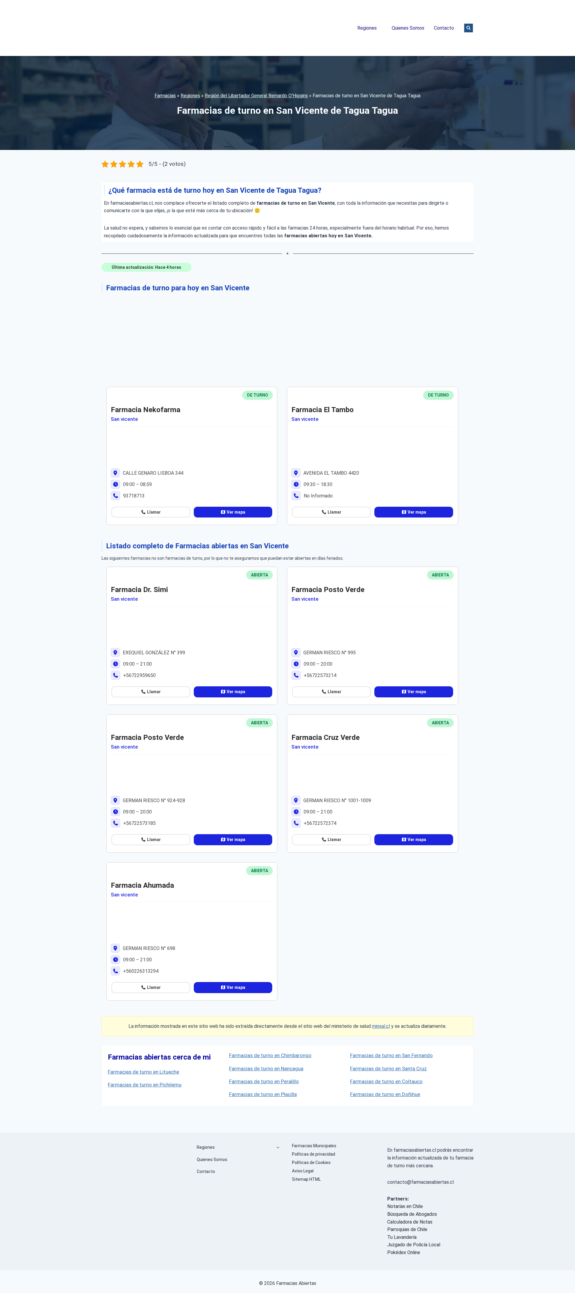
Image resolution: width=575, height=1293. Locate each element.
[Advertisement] (281, 339)
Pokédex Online (403, 1252)
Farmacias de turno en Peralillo (264, 1081)
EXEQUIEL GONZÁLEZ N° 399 (153, 652)
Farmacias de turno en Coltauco (386, 1081)
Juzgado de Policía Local (413, 1245)
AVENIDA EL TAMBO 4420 (330, 473)
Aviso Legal (303, 1170)
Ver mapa (235, 512)
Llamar (153, 512)
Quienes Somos (408, 28)
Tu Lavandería (402, 1237)
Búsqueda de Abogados (412, 1214)
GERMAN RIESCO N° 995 (329, 652)
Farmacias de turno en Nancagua (266, 1069)
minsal (378, 1026)
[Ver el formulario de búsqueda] (468, 28)
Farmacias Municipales (314, 1145)
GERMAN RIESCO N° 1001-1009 (336, 800)
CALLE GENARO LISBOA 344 (152, 473)
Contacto (444, 28)
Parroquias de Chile (407, 1229)
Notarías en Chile (405, 1206)
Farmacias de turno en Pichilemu (144, 1085)
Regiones (367, 28)
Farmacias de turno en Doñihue (385, 1094)
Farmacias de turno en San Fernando (391, 1055)
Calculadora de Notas (409, 1222)
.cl (387, 1026)
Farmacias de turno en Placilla (263, 1094)
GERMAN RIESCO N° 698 (148, 948)
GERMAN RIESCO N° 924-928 (153, 800)
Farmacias (165, 95)
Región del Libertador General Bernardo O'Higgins (256, 95)
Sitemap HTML (306, 1179)
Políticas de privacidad (313, 1154)
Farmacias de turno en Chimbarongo (270, 1055)
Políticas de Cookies (311, 1162)
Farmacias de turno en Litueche (143, 1072)
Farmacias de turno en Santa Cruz (388, 1069)
